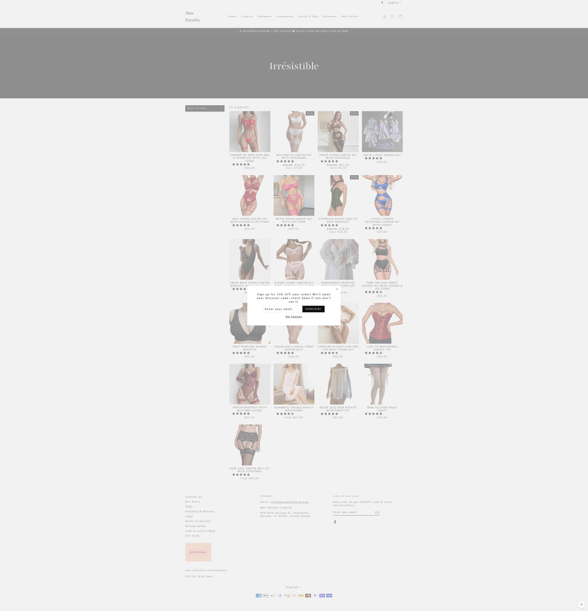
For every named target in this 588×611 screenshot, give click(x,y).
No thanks (294, 316)
